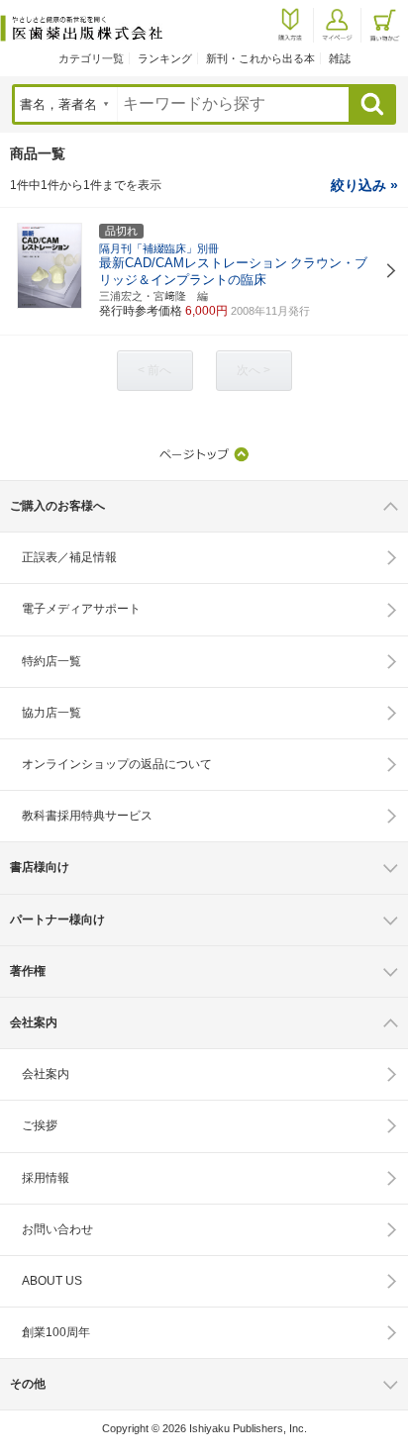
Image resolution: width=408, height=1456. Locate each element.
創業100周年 (56, 1332)
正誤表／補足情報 (69, 557)
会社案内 (45, 1074)
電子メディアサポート (81, 609)
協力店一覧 (51, 713)
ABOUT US (52, 1281)
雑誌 (340, 58)
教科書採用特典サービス (87, 816)
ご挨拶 (39, 1125)
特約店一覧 (51, 661)
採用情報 (45, 1178)
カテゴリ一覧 (91, 58)
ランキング (165, 58)
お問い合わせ (57, 1229)
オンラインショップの (117, 764)
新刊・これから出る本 (260, 58)
